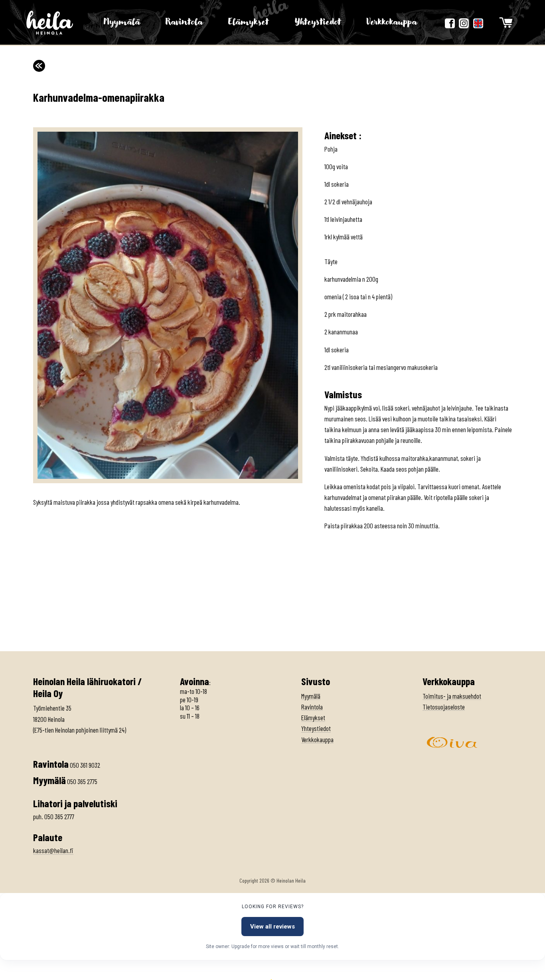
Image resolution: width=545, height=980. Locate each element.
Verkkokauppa (392, 22)
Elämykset (248, 22)
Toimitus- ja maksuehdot (452, 696)
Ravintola (184, 22)
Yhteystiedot (318, 22)
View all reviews (272, 926)
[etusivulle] (50, 22)
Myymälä (122, 22)
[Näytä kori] (506, 22)
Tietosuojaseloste (444, 707)
